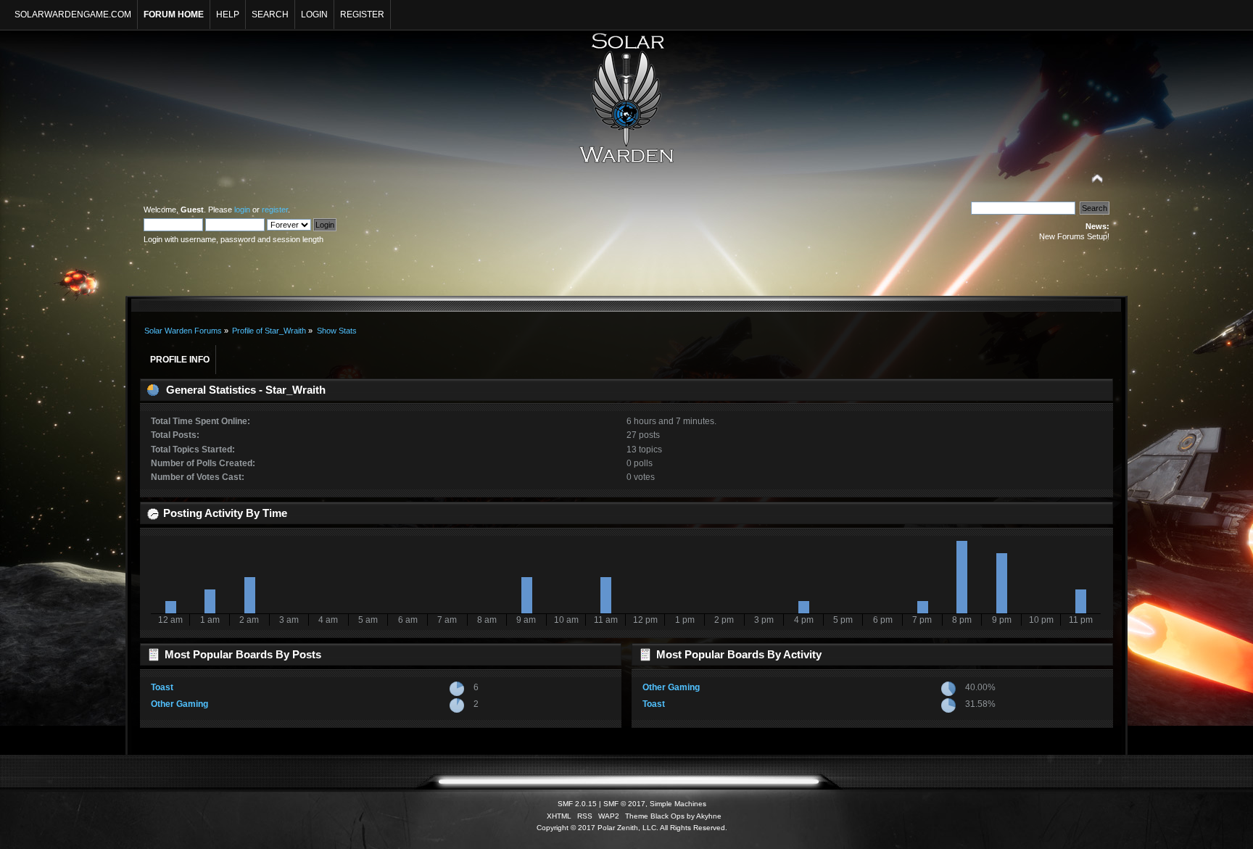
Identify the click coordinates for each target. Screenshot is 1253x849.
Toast (162, 687)
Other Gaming (179, 704)
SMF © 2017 (624, 804)
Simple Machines (678, 804)
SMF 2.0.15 (577, 804)
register (275, 209)
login (242, 209)
